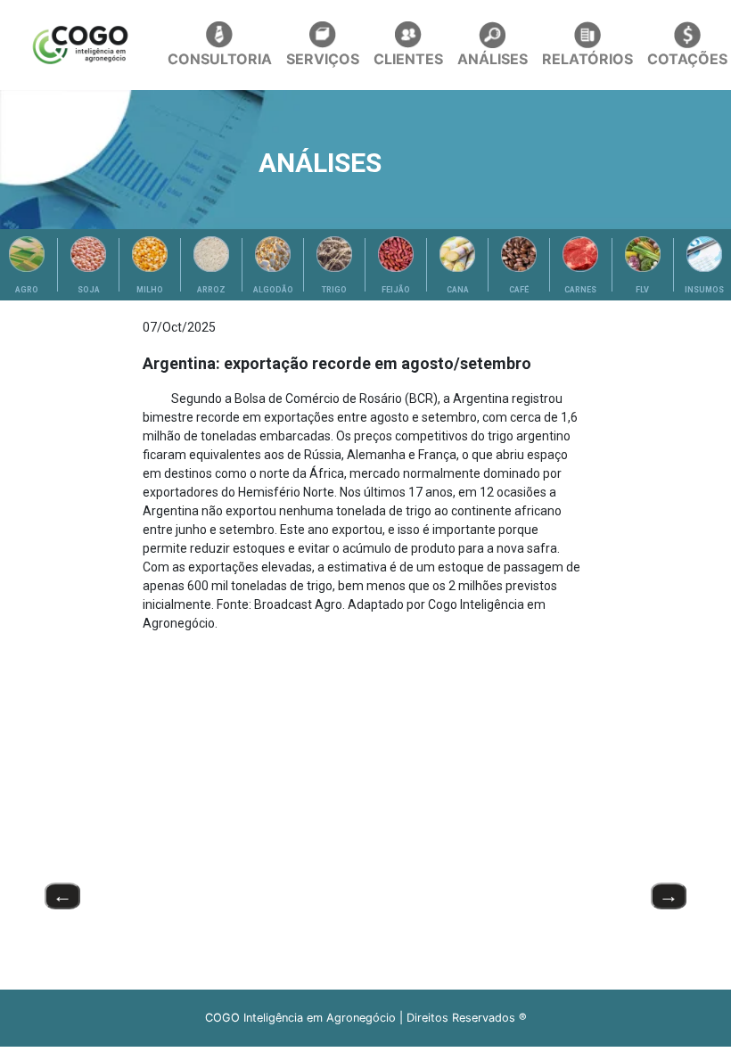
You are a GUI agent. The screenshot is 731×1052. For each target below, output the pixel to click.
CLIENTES (408, 59)
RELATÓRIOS (587, 59)
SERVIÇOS (322, 59)
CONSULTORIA (220, 59)
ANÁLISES (492, 59)
